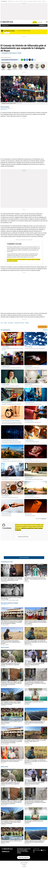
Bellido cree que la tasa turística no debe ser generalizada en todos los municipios (11, 760)
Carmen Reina (27, 685)
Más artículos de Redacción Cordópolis (9, 603)
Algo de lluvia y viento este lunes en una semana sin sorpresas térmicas (34, 664)
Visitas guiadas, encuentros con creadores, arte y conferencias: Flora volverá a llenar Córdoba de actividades (11, 703)
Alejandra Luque (4, 685)
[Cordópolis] (8, 849)
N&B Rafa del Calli (10, 1)
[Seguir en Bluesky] (33, 850)
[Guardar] (35, 60)
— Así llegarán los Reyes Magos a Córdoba (11, 53)
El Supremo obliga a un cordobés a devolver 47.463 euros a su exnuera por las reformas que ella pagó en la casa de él (11, 683)
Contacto (24, 866)
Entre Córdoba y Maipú (30, 1)
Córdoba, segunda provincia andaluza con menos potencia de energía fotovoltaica (35, 722)
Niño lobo (17, 1)
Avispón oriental (21, 1)
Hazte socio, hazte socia (23, 536)
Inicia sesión (40, 22)
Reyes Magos (10, 322)
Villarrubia (27, 322)
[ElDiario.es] (43, 25)
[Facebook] (24, 60)
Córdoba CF (39, 1)
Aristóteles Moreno (4, 581)
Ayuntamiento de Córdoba (19, 322)
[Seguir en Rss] (33, 851)
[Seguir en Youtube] (41, 850)
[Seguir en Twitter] (35, 850)
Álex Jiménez (27, 581)
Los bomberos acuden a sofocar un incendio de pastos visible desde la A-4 (35, 740)
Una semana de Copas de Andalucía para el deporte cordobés (11, 722)
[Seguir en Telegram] (38, 850)
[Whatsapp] (22, 60)
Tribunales (25, 1)
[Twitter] (30, 60)
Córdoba (5, 322)
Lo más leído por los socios (7, 561)
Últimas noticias (4, 766)
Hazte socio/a (35, 22)
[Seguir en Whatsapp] (45, 850)
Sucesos (14, 1)
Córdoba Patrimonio (44, 1)
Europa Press (27, 724)
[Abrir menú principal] (46, 21)
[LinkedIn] (32, 60)
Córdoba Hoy (5, 25)
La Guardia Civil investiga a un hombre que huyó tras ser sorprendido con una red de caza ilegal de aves (36, 642)
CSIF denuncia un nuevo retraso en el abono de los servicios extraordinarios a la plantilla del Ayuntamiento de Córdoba (11, 622)
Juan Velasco (3, 600)
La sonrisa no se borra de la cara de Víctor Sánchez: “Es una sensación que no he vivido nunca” (35, 579)
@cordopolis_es (4, 109)
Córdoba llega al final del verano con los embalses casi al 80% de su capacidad (10, 664)
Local (1, 322)
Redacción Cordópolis (5, 106)
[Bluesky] (27, 60)
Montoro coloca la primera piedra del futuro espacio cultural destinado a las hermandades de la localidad (36, 622)
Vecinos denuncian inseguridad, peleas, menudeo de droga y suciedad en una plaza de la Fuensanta (35, 683)
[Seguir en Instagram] (39, 850)
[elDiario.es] (8, 851)
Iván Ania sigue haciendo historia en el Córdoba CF (34, 702)
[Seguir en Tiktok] (43, 850)
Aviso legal (24, 864)
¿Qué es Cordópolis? (24, 862)
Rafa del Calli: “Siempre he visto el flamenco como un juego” (11, 598)
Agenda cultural (35, 1)
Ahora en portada (5, 647)
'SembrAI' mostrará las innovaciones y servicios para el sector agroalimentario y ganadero (11, 642)
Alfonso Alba (3, 666)
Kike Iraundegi (27, 666)
